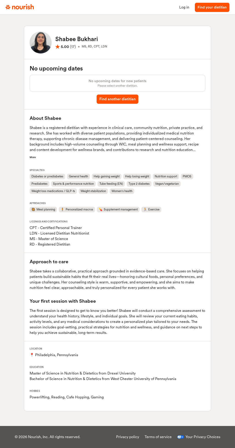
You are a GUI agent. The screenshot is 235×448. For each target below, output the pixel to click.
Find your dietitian (212, 7)
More (33, 157)
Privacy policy (127, 437)
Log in (184, 7)
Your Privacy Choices (202, 437)
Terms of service (158, 437)
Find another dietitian (117, 99)
